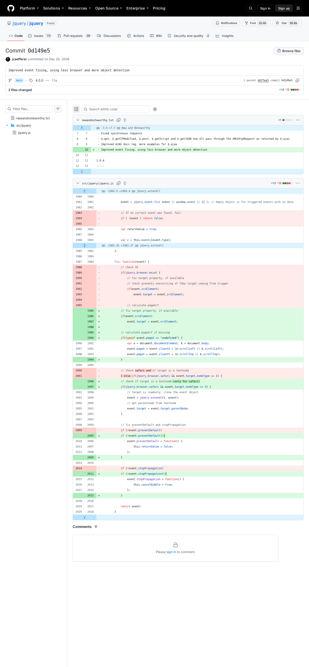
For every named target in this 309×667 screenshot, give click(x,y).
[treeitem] (33, 118)
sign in (171, 552)
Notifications (229, 23)
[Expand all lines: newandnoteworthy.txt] (125, 120)
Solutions (51, 8)
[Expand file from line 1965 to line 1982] (84, 245)
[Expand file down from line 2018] (84, 517)
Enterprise (135, 8)
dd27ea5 (263, 80)
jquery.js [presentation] (24, 132)
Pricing (159, 8)
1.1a (54, 80)
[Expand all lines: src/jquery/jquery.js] (125, 183)
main (19, 80)
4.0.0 (39, 80)
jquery (19, 23)
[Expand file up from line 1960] (84, 191)
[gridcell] (188, 128)
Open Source (106, 8)
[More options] (298, 120)
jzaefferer (19, 59)
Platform (27, 8)
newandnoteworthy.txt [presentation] (33, 118)
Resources (77, 8)
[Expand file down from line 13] (82, 171)
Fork (258, 23)
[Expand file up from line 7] (82, 128)
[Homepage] (10, 8)
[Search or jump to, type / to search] (250, 8)
